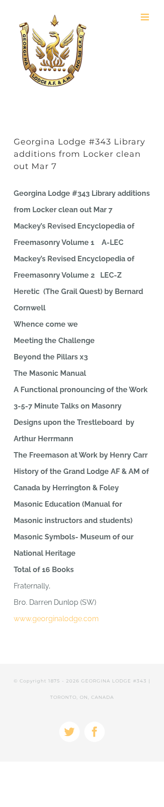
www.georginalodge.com (56, 618)
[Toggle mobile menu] (145, 17)
